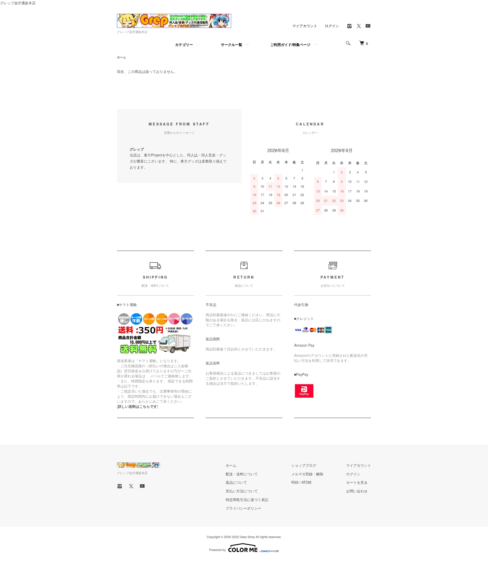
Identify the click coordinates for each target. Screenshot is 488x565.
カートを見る (357, 482)
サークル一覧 (231, 44)
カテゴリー (184, 44)
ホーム (121, 57)
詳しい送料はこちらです (137, 406)
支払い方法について (242, 490)
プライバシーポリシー (243, 508)
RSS (294, 482)
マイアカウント (304, 25)
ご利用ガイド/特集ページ (290, 44)
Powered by (217, 549)
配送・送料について (242, 473)
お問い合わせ (357, 490)
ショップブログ (303, 465)
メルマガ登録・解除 (307, 473)
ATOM (306, 482)
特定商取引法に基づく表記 (247, 499)
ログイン (332, 25)
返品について (236, 482)
